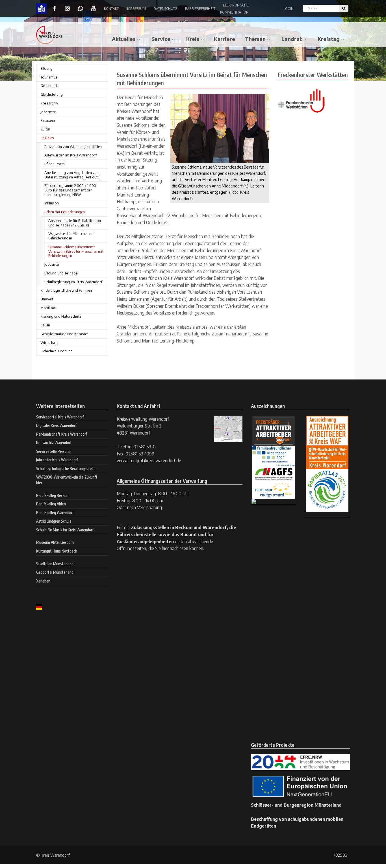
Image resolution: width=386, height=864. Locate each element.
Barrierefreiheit (200, 8)
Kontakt (111, 8)
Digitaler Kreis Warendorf (56, 425)
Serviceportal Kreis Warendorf (60, 416)
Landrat (291, 39)
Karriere (224, 39)
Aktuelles (124, 39)
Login (288, 8)
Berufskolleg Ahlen (51, 503)
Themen (255, 39)
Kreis (192, 39)
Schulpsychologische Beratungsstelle (66, 468)
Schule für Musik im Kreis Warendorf (65, 529)
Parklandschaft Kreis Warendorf (61, 434)
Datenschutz (165, 8)
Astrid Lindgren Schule (53, 521)
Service (160, 39)
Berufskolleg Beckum (53, 495)
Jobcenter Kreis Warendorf (57, 459)
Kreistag (329, 39)
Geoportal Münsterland (54, 572)
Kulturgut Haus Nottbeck (56, 551)
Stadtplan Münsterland (54, 563)
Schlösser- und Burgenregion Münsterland (296, 805)
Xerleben (43, 581)
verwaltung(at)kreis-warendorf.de (149, 460)
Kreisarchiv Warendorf (53, 442)
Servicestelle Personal (53, 451)
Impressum (136, 8)
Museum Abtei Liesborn (55, 542)
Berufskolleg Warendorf (55, 512)
